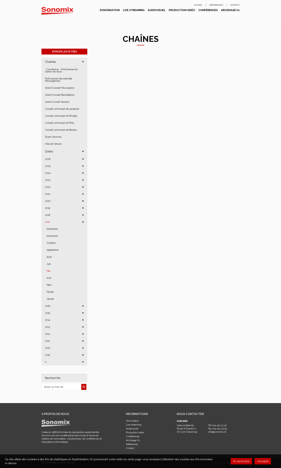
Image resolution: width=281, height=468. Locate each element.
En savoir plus (241, 461)
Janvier (50, 299)
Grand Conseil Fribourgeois (59, 88)
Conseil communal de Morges (61, 116)
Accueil (198, 5)
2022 (47, 187)
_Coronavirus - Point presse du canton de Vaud (61, 70)
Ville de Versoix (53, 144)
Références (216, 5)
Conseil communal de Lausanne (62, 109)
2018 (47, 215)
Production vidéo (182, 10)
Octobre (51, 243)
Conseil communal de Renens (61, 130)
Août (49, 257)
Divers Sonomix (53, 137)
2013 (47, 327)
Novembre (52, 236)
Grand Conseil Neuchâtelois (59, 95)
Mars (49, 285)
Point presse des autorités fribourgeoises (58, 79)
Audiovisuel (157, 10)
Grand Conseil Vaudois (57, 102)
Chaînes (50, 61)
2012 (47, 334)
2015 (47, 313)
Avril (49, 278)
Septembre (52, 250)
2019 (47, 208)
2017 (47, 222)
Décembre (52, 229)
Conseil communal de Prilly (59, 123)
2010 (47, 348)
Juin (49, 264)
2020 (48, 201)
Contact (235, 5)
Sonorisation (110, 10)
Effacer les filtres (64, 51)
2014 (47, 320)
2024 (47, 173)
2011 (47, 341)
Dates (49, 151)
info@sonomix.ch (217, 432)
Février (50, 292)
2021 (47, 194)
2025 (47, 166)
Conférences (208, 10)
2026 (48, 159)
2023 (47, 180)
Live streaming (134, 10)
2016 (47, 306)
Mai (48, 271)
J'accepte (262, 461)
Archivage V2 (230, 10)
